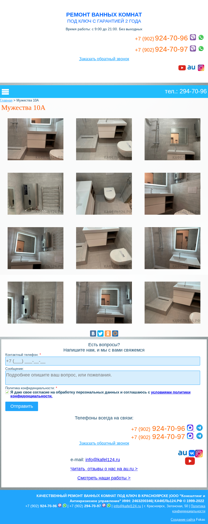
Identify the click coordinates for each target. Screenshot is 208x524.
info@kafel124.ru (102, 459)
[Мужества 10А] (35, 160)
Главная (6, 100)
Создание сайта (183, 519)
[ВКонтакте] (93, 333)
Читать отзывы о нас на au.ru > (104, 468)
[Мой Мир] (115, 333)
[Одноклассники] (108, 333)
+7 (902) (41, 506)
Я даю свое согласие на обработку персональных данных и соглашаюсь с (100, 392)
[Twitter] (100, 333)
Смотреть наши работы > (104, 478)
